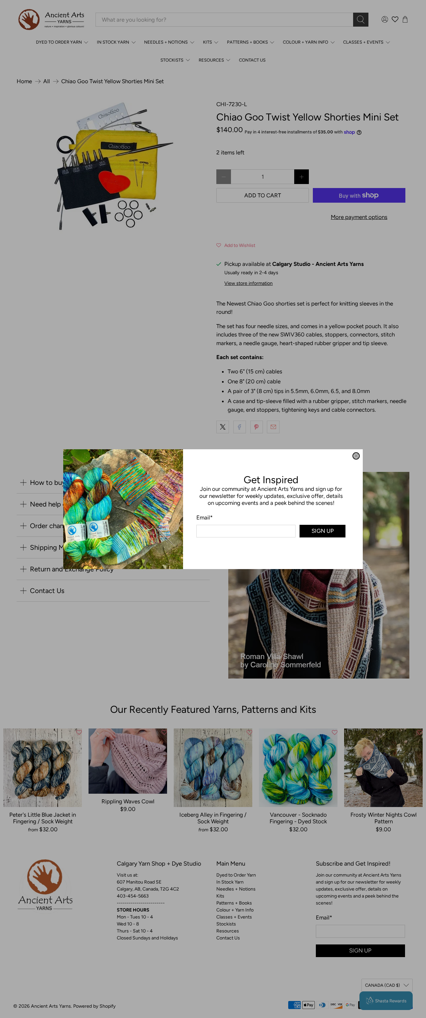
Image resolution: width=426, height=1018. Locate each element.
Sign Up (323, 530)
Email (204, 517)
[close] (356, 456)
